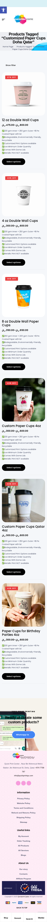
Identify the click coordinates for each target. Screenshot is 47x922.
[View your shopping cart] (44, 19)
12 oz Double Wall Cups (20, 120)
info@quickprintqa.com (23, 776)
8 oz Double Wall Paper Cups (20, 323)
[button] (3, 10)
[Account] (17, 915)
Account (17, 918)
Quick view (39, 92)
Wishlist (41, 918)
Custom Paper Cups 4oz (21, 426)
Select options (14, 161)
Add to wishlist (39, 79)
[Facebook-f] (18, 783)
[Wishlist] (41, 915)
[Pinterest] (29, 783)
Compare (39, 86)
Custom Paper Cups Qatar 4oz (23, 528)
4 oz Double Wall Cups (20, 221)
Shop (6, 918)
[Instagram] (23, 783)
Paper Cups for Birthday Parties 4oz (21, 633)
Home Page (8, 46)
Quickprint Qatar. (23, 897)
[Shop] (6, 915)
